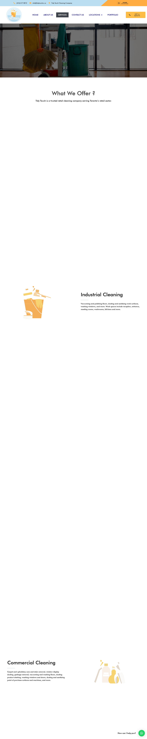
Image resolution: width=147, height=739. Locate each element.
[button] (141, 733)
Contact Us (78, 15)
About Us (48, 15)
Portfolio (113, 15)
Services (62, 15)
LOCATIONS (94, 15)
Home (35, 15)
